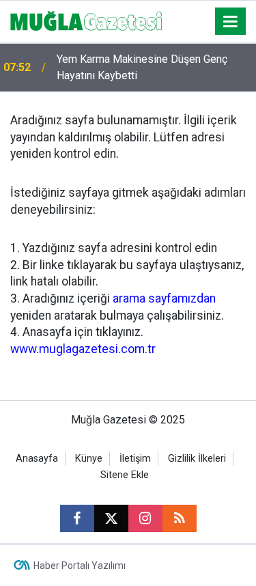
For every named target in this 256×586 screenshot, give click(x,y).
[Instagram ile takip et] (145, 518)
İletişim (135, 458)
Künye (88, 458)
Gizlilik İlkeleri (197, 458)
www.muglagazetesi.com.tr (83, 349)
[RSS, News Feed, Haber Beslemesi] (179, 518)
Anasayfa (37, 458)
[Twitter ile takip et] (111, 518)
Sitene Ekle (124, 475)
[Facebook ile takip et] (77, 518)
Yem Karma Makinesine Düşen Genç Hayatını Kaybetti (142, 67)
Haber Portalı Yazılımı (79, 565)
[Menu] (230, 22)
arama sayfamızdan (164, 298)
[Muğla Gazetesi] (86, 20)
